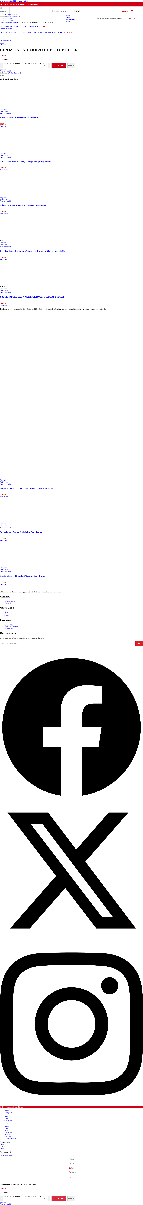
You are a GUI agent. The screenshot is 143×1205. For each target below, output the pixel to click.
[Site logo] (4, 16)
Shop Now (133, 19)
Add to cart (59, 1198)
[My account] (136, 11)
